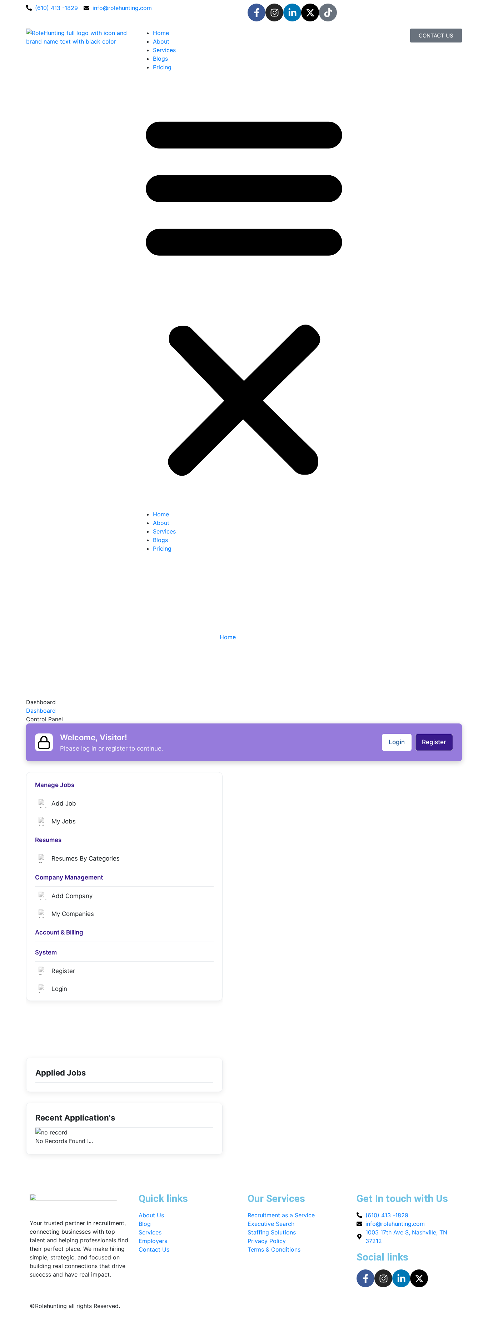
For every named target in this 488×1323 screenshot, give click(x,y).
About (161, 41)
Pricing (162, 67)
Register (434, 742)
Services (164, 50)
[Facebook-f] (256, 12)
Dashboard (41, 710)
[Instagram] (274, 12)
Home (161, 32)
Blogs (160, 58)
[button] (244, 293)
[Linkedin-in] (292, 12)
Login (397, 742)
